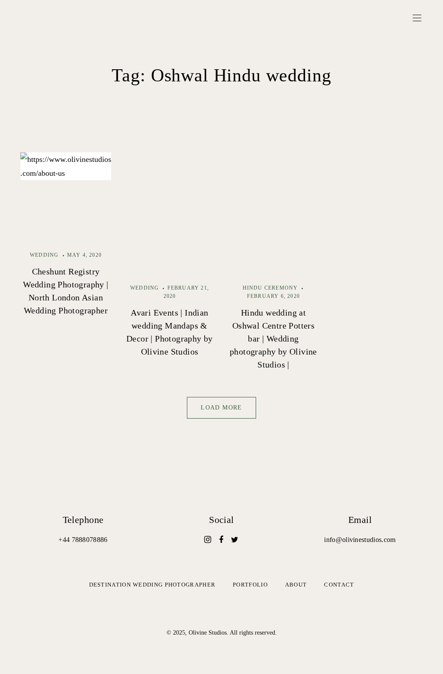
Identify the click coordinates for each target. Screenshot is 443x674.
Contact (339, 584)
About (296, 584)
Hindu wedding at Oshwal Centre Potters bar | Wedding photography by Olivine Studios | (273, 338)
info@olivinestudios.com (359, 539)
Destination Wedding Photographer (152, 584)
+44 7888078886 (82, 539)
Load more (221, 407)
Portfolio (250, 584)
